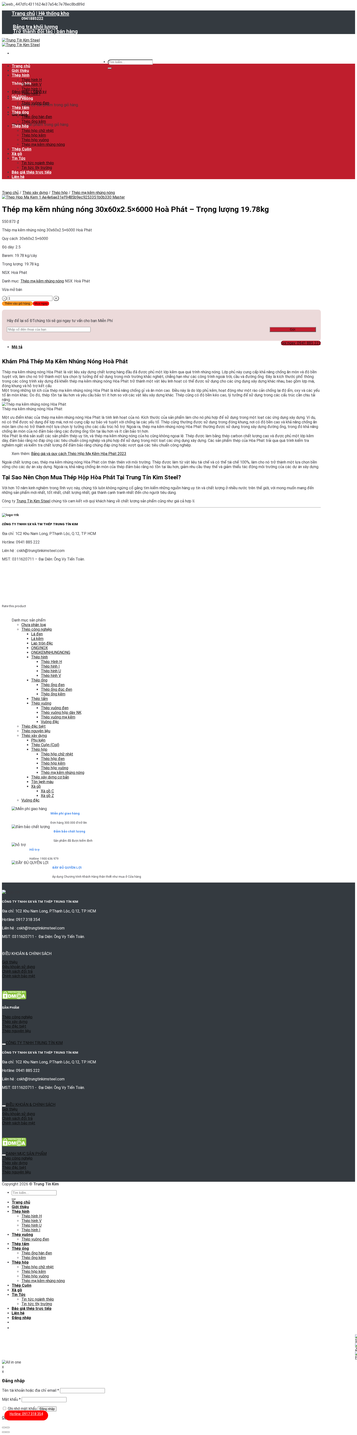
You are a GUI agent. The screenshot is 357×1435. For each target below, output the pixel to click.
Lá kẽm (37, 638)
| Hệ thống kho (52, 13)
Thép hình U (31, 89)
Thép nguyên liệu (35, 731)
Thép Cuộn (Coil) (45, 745)
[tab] (166, 347)
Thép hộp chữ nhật (37, 130)
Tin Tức (19, 158)
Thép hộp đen (53, 758)
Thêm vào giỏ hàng (17, 303)
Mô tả (17, 347)
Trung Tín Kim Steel (33, 501)
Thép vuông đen (35, 103)
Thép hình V (31, 84)
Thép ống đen (53, 684)
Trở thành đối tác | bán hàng (45, 31)
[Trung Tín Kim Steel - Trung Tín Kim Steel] (21, 42)
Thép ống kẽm (33, 121)
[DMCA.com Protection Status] (14, 998)
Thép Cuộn (21, 149)
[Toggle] (4, 1044)
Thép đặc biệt (33, 726)
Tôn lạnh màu (42, 781)
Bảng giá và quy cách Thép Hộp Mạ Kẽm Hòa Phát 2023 (78, 453)
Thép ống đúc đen (56, 689)
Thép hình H (31, 80)
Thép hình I (30, 93)
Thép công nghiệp (36, 629)
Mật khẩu (11, 1399)
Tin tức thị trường (36, 167)
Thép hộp (20, 126)
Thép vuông (22, 98)
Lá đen (37, 634)
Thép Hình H (51, 661)
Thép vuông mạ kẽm (58, 717)
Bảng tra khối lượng (35, 27)
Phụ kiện (38, 740)
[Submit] (110, 68)
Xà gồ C (47, 791)
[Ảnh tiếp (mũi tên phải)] (8, 1432)
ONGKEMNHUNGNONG (50, 652)
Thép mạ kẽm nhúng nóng (43, 144)
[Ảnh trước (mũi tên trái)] (4, 1432)
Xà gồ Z (47, 795)
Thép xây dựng (35, 192)
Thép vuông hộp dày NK (61, 712)
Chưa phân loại (33, 624)
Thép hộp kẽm (33, 135)
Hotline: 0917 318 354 (26, 1414)
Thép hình (20, 75)
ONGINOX (39, 648)
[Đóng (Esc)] (4, 1427)
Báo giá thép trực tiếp (31, 172)
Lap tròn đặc (42, 643)
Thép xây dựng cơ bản (50, 777)
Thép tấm (20, 107)
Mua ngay (41, 303)
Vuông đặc (50, 721)
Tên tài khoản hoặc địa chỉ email (30, 1390)
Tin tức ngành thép (37, 163)
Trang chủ (23, 13)
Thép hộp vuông (35, 140)
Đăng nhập (47, 1409)
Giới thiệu (20, 70)
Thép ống (20, 112)
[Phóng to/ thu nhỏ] (8, 1427)
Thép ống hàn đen (36, 116)
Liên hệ (18, 177)
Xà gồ (17, 153)
